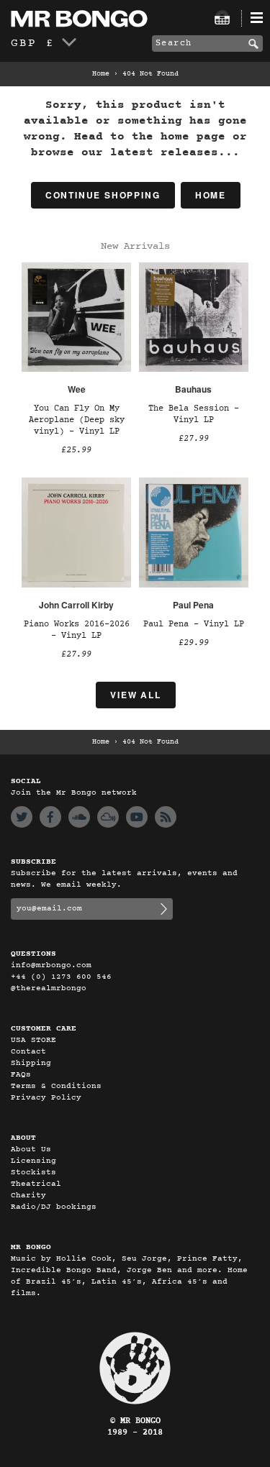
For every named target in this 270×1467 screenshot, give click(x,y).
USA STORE (33, 1040)
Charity (28, 1195)
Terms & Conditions (56, 1086)
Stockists (33, 1172)
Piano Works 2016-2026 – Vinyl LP (77, 629)
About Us (31, 1149)
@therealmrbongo (48, 988)
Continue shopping (103, 194)
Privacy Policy (46, 1097)
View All (135, 694)
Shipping (31, 1063)
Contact (28, 1051)
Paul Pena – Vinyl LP (193, 624)
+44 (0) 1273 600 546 (61, 977)
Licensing (33, 1161)
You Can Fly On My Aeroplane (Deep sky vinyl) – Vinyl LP (77, 420)
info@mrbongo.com (51, 965)
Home (100, 74)
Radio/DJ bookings (53, 1207)
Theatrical (36, 1184)
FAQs (21, 1074)
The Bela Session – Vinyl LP (193, 414)
